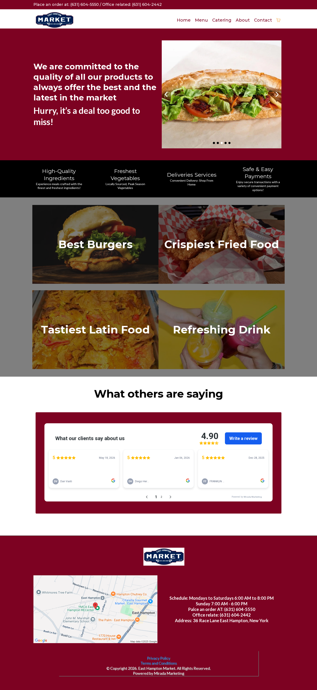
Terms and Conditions (158, 663)
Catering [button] (221, 20)
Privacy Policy (158, 658)
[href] (95, 609)
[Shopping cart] (278, 20)
